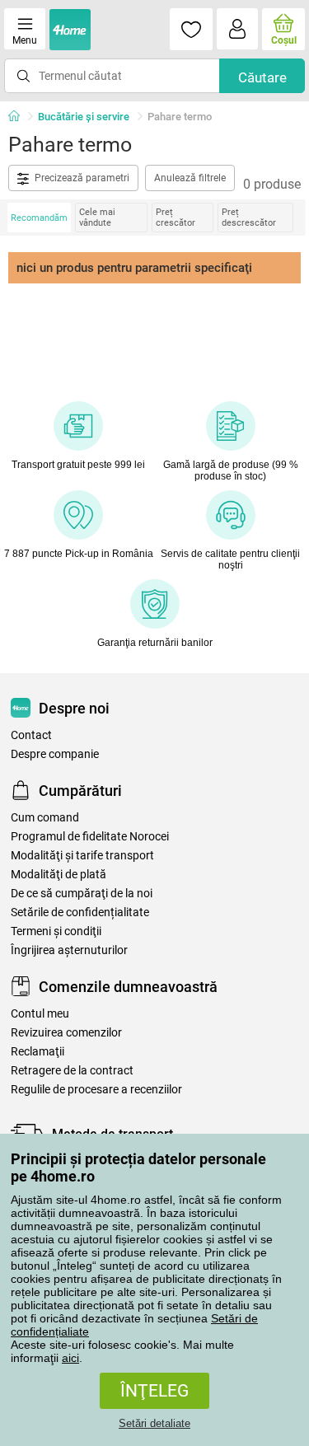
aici (70, 1357)
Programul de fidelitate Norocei (90, 837)
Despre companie (55, 754)
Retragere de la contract (72, 1071)
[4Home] (19, 117)
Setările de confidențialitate (80, 912)
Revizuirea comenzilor (66, 1033)
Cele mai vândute (97, 217)
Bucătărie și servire (83, 116)
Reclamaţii (37, 1052)
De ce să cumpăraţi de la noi (81, 893)
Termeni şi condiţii (56, 931)
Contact (31, 735)
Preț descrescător (249, 217)
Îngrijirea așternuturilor (69, 950)
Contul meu (40, 1014)
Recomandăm (39, 218)
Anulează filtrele (190, 178)
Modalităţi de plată (58, 874)
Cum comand (45, 818)
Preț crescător (175, 217)
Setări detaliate (154, 1423)
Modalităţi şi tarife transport (82, 855)
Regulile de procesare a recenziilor (96, 1089)
